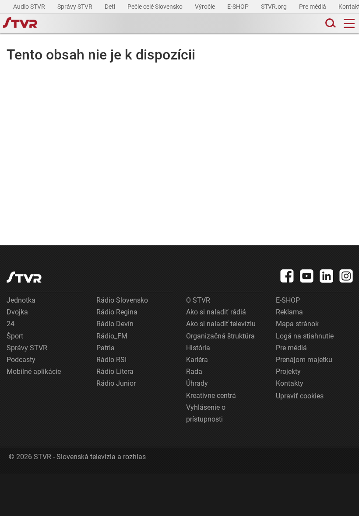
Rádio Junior (116, 383)
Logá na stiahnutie (305, 336)
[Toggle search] (329, 23)
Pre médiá (313, 6)
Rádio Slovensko (122, 300)
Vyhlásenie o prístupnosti (205, 413)
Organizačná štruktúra (220, 336)
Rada (194, 371)
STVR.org (274, 6)
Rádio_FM (111, 336)
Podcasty (21, 360)
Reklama (289, 312)
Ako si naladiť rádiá (216, 312)
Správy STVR (75, 6)
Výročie (205, 6)
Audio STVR (29, 6)
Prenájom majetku (304, 360)
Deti (110, 6)
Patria (105, 348)
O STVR (198, 300)
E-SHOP (238, 6)
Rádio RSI (111, 360)
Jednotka (21, 300)
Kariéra (197, 360)
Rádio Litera (115, 371)
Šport (15, 336)
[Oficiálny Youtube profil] (307, 276)
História (198, 348)
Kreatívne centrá (211, 395)
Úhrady (197, 383)
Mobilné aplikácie (34, 371)
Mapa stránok (297, 324)
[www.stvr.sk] (24, 277)
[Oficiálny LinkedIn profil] (326, 276)
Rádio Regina (116, 312)
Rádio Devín (115, 324)
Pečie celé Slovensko (155, 6)
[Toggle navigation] (349, 23)
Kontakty (289, 383)
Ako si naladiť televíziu (221, 324)
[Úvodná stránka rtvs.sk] (20, 23)
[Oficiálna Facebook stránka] (287, 276)
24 (10, 324)
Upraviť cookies (300, 396)
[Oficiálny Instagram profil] (346, 276)
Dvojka (17, 312)
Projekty (288, 371)
